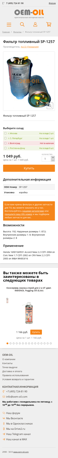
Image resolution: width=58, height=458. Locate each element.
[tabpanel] (29, 314)
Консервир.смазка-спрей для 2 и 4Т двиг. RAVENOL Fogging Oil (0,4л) (29, 289)
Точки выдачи (9, 367)
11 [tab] (38, 343)
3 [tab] (14, 343)
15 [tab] (51, 343)
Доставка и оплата (12, 371)
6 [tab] (23, 343)
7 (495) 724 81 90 (15, 3)
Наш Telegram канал (18, 434)
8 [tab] (29, 343)
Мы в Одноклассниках (19, 423)
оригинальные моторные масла (29, 17)
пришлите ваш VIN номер (18, 214)
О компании (8, 359)
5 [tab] (20, 343)
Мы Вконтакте (14, 418)
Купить (29, 168)
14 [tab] (48, 343)
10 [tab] (35, 343)
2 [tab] (10, 343)
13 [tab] (44, 343)
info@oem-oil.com (16, 396)
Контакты (7, 363)
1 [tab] (7, 343)
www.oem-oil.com (21, 452)
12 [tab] (41, 343)
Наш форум (13, 413)
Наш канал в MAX (16, 439)
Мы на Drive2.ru (15, 429)
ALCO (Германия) (30, 46)
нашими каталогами (33, 210)
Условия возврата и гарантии (18, 379)
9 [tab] (32, 343)
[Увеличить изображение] (50, 106)
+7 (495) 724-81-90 (16, 391)
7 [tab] (26, 343)
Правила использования (15, 375)
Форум (52, 3)
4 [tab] (17, 343)
